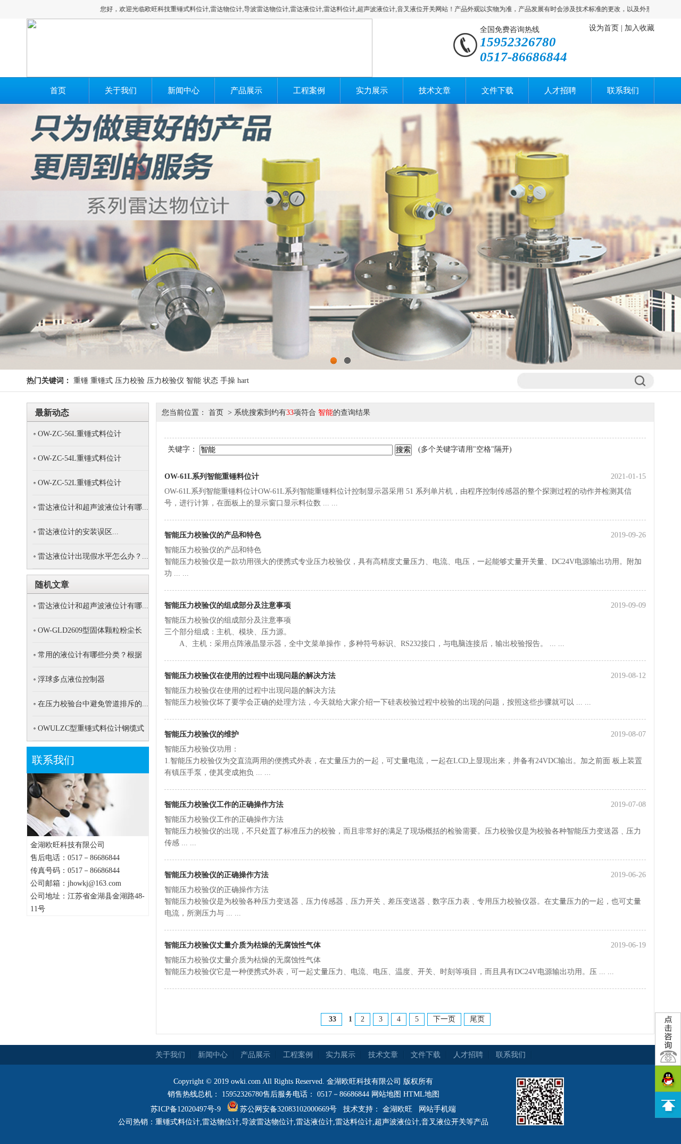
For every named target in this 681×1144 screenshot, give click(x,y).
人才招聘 (560, 90)
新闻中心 (184, 90)
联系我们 (623, 90)
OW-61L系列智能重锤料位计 (211, 476)
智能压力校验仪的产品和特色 (212, 535)
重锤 (80, 381)
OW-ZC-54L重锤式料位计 (79, 458)
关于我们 (121, 90)
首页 (58, 90)
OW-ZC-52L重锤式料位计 (79, 483)
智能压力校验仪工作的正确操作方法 (224, 804)
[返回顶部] (668, 1105)
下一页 (444, 1019)
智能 (193, 381)
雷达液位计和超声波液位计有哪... (93, 507)
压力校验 (130, 381)
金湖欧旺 (397, 1109)
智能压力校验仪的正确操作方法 (216, 875)
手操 (227, 381)
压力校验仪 (165, 381)
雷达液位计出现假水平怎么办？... (93, 556)
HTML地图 (421, 1094)
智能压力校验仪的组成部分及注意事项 (227, 605)
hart (243, 381)
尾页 (477, 1019)
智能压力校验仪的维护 (201, 734)
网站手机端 (437, 1109)
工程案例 (309, 90)
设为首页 (604, 28)
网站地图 (386, 1094)
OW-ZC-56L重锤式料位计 (79, 434)
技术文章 (435, 90)
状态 (210, 381)
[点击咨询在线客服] (668, 1039)
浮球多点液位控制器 (71, 679)
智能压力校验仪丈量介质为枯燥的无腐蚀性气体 (242, 945)
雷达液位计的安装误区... (78, 532)
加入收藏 (639, 28)
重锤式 (101, 381)
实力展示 (372, 90)
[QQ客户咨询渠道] (668, 1079)
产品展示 (246, 90)
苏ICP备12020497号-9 (186, 1109)
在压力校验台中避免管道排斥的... (93, 704)
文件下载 (497, 90)
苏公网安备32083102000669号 (288, 1109)
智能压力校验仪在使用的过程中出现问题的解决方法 (250, 676)
